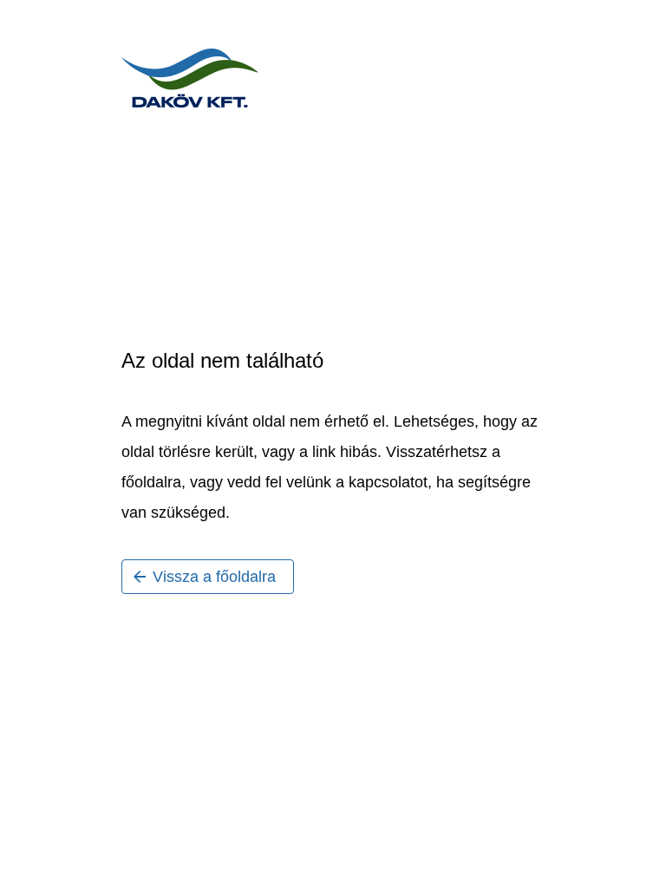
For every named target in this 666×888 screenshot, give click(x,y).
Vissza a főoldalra (214, 576)
